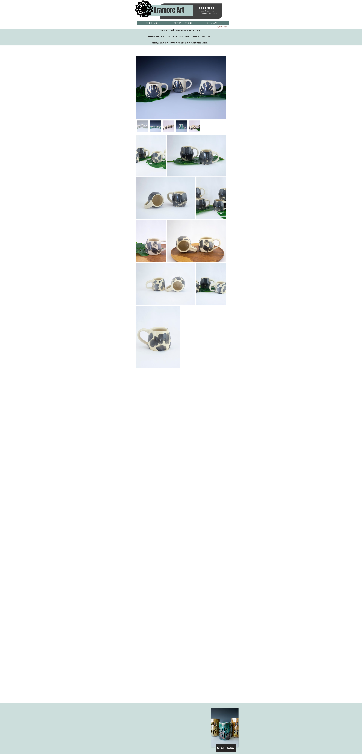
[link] (223, 52)
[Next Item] (222, 87)
